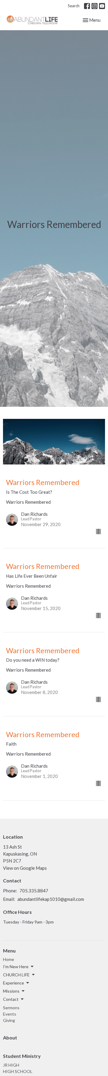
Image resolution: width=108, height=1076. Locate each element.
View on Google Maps (25, 868)
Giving (9, 1020)
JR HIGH (11, 1065)
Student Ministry (22, 1056)
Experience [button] (13, 982)
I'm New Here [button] (15, 966)
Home (8, 959)
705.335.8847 (34, 890)
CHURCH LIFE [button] (16, 974)
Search (74, 5)
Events (9, 1014)
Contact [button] (11, 999)
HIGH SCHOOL (17, 1071)
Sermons (11, 1007)
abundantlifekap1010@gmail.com (50, 899)
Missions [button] (11, 991)
